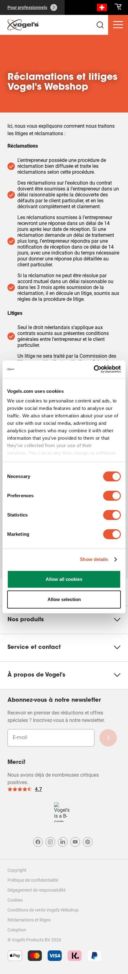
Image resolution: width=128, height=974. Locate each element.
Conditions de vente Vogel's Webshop (43, 909)
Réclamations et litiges (29, 919)
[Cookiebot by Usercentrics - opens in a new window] (93, 369)
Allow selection (64, 599)
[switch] (112, 496)
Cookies (15, 900)
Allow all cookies (64, 579)
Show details (94, 559)
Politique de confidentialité (32, 880)
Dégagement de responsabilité (36, 890)
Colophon (16, 929)
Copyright (16, 870)
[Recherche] (101, 8)
